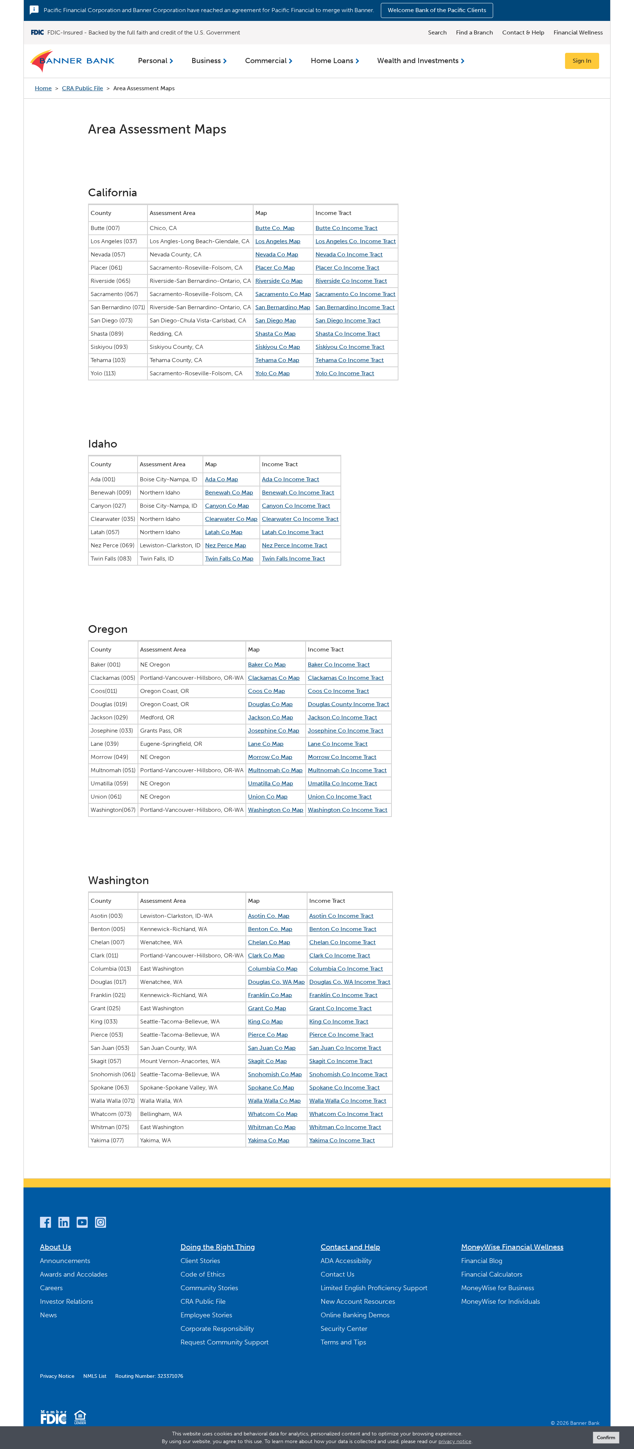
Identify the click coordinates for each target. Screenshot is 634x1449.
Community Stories (209, 1288)
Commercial (266, 60)
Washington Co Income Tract (347, 809)
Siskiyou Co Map (277, 346)
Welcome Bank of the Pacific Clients (437, 10)
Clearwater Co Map (231, 518)
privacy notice (454, 1441)
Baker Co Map (267, 664)
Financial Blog (481, 1261)
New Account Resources (358, 1301)
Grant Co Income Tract (340, 1008)
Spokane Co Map (271, 1087)
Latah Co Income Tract (293, 532)
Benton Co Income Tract (342, 929)
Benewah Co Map (229, 492)
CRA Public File (82, 88)
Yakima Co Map (268, 1140)
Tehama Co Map (277, 360)
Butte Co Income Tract (347, 228)
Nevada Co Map (276, 254)
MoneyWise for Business (497, 1288)
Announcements (65, 1261)
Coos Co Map (266, 690)
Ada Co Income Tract (290, 479)
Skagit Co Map (267, 1061)
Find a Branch (474, 32)
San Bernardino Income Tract (355, 307)
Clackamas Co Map (274, 677)
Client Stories (200, 1261)
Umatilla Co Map (270, 783)
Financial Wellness (578, 32)
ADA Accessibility (346, 1261)
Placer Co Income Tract (347, 267)
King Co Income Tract (338, 1021)
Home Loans (332, 60)
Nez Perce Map (225, 545)
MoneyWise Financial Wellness (512, 1246)
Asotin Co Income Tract (341, 915)
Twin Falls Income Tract (293, 558)
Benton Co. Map (270, 929)
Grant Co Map (267, 1008)
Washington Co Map (275, 809)
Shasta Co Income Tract (348, 333)
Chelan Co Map (269, 942)
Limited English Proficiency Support (374, 1288)
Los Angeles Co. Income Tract (356, 241)
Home (43, 88)
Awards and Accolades (74, 1274)
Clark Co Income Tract (339, 955)
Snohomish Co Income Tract (348, 1074)
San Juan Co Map (272, 1047)
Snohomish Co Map (275, 1074)
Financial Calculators (491, 1274)
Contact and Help (350, 1246)
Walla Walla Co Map (274, 1100)
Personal (152, 60)
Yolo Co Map (272, 373)
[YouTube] (82, 1223)
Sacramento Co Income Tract (356, 294)
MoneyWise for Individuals (500, 1301)
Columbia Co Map (273, 968)
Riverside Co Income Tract (351, 280)
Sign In (582, 60)
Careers (51, 1288)
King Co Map (265, 1021)
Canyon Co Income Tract (296, 505)
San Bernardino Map (282, 307)
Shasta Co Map (275, 333)
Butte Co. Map (275, 228)
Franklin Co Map (270, 995)
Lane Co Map (266, 743)
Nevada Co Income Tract (349, 254)
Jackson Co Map (270, 717)
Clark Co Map (266, 955)
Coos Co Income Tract (338, 690)
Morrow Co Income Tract (342, 756)
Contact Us (337, 1274)
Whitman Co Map (272, 1127)
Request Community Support (225, 1342)
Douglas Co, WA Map (276, 981)
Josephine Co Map (273, 730)
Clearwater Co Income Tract (300, 518)
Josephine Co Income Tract (345, 730)
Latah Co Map (224, 532)
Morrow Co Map (270, 756)
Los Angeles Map (277, 241)
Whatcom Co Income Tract (346, 1113)
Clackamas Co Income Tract (346, 677)
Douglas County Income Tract (348, 704)
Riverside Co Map (279, 280)
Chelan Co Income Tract (342, 942)
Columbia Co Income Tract (346, 968)
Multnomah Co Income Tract (347, 770)
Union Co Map (268, 796)
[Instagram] (100, 1223)
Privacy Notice (57, 1376)
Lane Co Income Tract (338, 743)
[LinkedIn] (63, 1223)
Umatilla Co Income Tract (342, 783)
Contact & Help (523, 32)
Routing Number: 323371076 (149, 1376)
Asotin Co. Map (268, 915)
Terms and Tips (343, 1342)
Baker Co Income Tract (339, 664)
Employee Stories (206, 1315)
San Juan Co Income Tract (345, 1047)
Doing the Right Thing (218, 1246)
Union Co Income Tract (340, 796)
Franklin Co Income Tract (343, 995)
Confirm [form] (606, 1437)
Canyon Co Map (227, 505)
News (48, 1315)
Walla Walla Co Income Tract (347, 1100)
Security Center (344, 1329)
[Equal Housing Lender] (80, 1418)
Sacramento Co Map (283, 294)
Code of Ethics (203, 1274)
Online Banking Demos (355, 1315)
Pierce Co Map (268, 1034)
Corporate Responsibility (217, 1329)
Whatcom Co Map (273, 1113)
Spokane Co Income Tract (344, 1087)
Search (437, 32)
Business (206, 60)
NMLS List (94, 1376)
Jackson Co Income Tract (342, 717)
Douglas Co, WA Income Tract (349, 981)
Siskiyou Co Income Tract (350, 346)
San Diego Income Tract (348, 320)
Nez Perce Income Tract (294, 545)
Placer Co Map (275, 267)
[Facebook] (45, 1223)
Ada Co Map (221, 479)
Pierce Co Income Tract (341, 1034)
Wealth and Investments (418, 60)
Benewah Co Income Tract (298, 492)
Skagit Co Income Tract (340, 1061)
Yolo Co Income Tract (345, 373)
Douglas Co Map (270, 704)
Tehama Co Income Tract (350, 360)
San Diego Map (275, 320)
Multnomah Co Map (275, 770)
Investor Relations (66, 1301)
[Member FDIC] (53, 1418)
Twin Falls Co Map (229, 558)
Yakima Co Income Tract (342, 1140)
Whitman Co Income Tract (345, 1127)
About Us (55, 1246)
